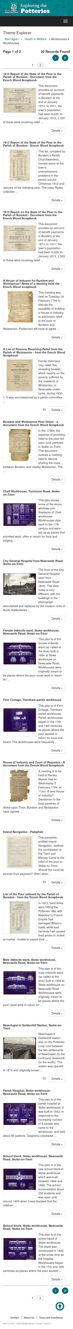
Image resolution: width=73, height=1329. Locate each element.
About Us (29, 1317)
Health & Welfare (35, 39)
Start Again (11, 39)
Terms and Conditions (51, 1317)
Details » (57, 130)
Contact (14, 1317)
